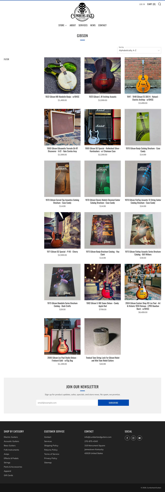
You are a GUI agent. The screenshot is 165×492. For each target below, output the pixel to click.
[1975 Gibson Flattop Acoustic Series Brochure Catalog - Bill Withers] (143, 230)
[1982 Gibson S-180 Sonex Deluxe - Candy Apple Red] (102, 282)
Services (83, 25)
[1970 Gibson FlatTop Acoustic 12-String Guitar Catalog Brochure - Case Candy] (143, 179)
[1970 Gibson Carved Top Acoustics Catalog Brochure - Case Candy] (62, 179)
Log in (142, 4)
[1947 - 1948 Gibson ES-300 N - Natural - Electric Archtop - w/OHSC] (143, 75)
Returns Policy (50, 450)
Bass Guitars (10, 445)
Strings (7, 462)
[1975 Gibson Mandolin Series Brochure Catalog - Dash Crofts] (62, 282)
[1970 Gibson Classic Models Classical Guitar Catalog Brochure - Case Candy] (102, 179)
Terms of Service (51, 454)
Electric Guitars (11, 437)
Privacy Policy (50, 458)
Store (61, 25)
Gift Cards (8, 475)
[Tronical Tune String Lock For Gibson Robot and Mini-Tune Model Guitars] (102, 336)
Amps (6, 454)
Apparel (7, 471)
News (93, 25)
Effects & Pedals (11, 458)
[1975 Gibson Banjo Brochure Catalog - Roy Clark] (102, 230)
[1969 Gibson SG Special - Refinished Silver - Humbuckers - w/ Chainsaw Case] (102, 127)
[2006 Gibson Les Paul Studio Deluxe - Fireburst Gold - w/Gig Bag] (62, 336)
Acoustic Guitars (11, 441)
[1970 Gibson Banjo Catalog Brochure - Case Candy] (143, 127)
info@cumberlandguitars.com (97, 437)
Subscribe (113, 402)
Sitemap (48, 462)
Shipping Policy (51, 445)
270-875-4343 (91, 441)
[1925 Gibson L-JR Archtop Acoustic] (102, 75)
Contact (102, 25)
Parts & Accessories (13, 467)
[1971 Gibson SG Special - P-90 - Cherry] (62, 230)
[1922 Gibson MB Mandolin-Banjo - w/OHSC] (62, 75)
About (73, 25)
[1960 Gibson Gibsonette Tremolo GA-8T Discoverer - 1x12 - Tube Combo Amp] (62, 127)
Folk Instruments (11, 450)
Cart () (151, 4)
